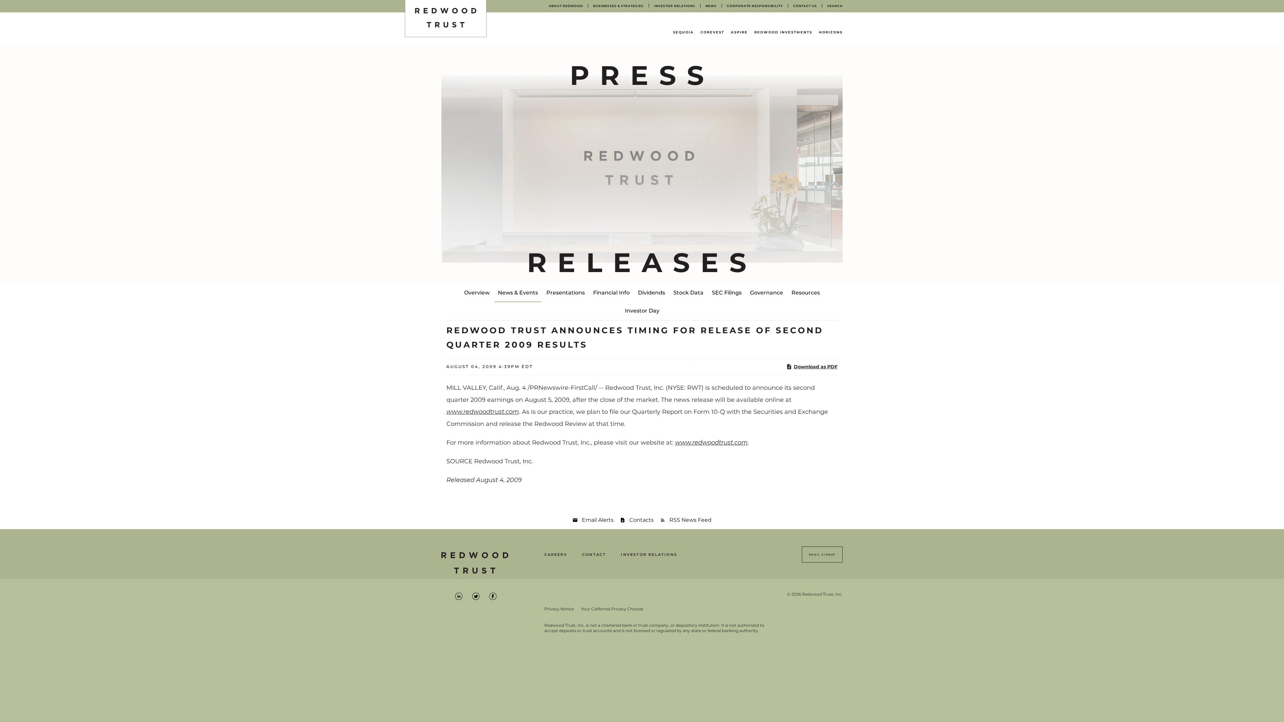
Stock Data (688, 292)
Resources (805, 292)
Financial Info (611, 292)
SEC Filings (727, 292)
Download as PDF (816, 367)
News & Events (518, 292)
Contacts (641, 520)
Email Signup (822, 554)
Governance (766, 292)
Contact (594, 555)
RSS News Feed (690, 520)
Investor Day (642, 311)
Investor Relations (649, 555)
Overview (477, 292)
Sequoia (683, 32)
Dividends (651, 292)
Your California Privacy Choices (612, 609)
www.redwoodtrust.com (482, 411)
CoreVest (712, 32)
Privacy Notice (559, 609)
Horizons (831, 32)
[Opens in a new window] (459, 595)
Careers (555, 555)
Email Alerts (598, 520)
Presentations (565, 292)
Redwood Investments (783, 32)
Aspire (739, 32)
